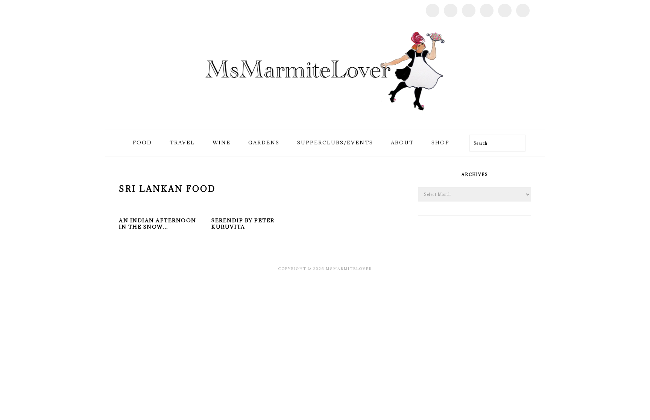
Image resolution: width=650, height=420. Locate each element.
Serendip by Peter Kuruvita (243, 223)
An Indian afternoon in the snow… (157, 223)
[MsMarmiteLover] (324, 120)
